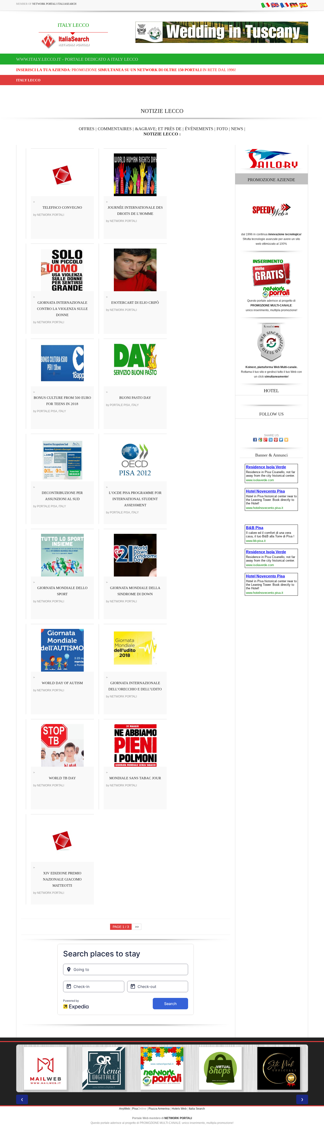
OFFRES (86, 128)
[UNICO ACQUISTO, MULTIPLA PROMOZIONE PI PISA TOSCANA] (103, 1068)
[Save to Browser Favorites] (286, 440)
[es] (303, 5)
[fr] (284, 5)
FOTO (222, 128)
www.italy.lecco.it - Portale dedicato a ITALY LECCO (77, 59)
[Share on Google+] (265, 440)
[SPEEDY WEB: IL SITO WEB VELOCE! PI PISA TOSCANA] (278, 1068)
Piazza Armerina (159, 1108)
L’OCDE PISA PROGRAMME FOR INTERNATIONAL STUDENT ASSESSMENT (135, 499)
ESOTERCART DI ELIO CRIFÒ (135, 302)
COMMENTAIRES (115, 128)
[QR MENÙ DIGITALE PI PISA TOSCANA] (45, 1068)
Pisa (135, 1108)
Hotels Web (179, 1108)
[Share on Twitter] (281, 440)
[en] (275, 5)
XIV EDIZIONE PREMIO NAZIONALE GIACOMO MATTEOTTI (62, 879)
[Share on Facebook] (255, 440)
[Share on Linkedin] (271, 440)
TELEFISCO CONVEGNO (62, 207)
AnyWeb (124, 1108)
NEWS (237, 128)
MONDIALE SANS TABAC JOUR (135, 778)
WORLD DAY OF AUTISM (62, 683)
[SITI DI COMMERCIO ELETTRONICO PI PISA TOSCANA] (162, 1068)
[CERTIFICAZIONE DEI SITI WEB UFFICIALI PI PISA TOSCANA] (220, 1068)
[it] (265, 5)
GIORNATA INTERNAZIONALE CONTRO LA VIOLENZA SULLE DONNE (62, 309)
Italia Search (197, 1108)
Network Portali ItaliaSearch (54, 3)
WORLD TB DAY (62, 778)
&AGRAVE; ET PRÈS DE (158, 128)
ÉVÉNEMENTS (199, 128)
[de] (294, 5)
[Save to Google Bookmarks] (260, 440)
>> (137, 927)
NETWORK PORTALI (178, 1118)
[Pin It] (276, 440)
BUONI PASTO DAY (135, 398)
